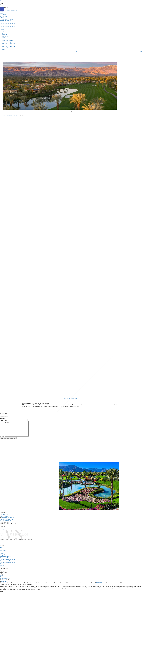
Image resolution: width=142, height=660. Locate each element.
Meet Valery (3, 14)
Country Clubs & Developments (7, 23)
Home (1, 11)
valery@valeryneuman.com (8, 517)
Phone (1, 420)
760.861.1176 (4, 514)
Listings (2, 17)
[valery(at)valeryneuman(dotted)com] (141, 51)
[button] (2, 9)
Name (1, 416)
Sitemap (2, 575)
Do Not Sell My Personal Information (5, 577)
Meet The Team (3, 16)
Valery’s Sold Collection (5, 20)
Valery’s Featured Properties (6, 19)
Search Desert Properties (6, 22)
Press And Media (4, 28)
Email (1, 418)
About (1, 13)
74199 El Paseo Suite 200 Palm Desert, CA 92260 (6, 519)
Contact (2, 29)
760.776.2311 (4, 516)
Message (2, 436)
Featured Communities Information (8, 25)
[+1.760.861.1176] (76, 51)
